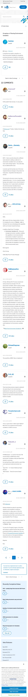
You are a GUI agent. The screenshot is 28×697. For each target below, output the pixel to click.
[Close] (23, 664)
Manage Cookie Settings (14, 695)
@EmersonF (7, 129)
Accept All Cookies (14, 688)
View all (7, 633)
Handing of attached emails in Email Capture (13, 608)
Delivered (10, 51)
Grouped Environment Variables (15, 533)
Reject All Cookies (14, 691)
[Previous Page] (6, 558)
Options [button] (26, 26)
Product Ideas (5, 26)
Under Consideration (7, 655)
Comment (5, 572)
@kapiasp (7, 504)
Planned (5, 660)
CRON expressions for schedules (10, 617)
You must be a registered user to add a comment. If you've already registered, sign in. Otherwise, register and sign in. (13, 567)
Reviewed (5, 652)
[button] (5, 67)
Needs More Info (6, 649)
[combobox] (14, 16)
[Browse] (2, 7)
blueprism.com (6, 3)
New (4, 647)
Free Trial (23, 1)
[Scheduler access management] (22, 78)
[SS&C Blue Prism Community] (10, 7)
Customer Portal (8, 1)
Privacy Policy (5, 685)
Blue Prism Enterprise (8, 61)
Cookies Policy (13, 679)
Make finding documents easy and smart (12, 599)
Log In (23, 7)
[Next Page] (21, 558)
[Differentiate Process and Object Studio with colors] (19, 78)
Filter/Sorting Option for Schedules (11, 625)
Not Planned (6, 657)
